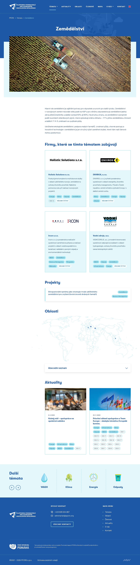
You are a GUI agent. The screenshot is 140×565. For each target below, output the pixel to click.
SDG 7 (103, 448)
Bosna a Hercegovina (56, 262)
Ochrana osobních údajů (47, 560)
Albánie (96, 201)
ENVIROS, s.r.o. (100, 175)
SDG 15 (104, 440)
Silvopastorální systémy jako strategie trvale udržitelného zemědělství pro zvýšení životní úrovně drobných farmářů (72, 292)
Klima (59, 196)
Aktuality (66, 6)
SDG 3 (103, 444)
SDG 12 (51, 201)
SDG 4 (110, 444)
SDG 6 (96, 448)
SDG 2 (96, 444)
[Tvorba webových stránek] (127, 560)
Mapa (100, 6)
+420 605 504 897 (62, 512)
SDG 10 (96, 436)
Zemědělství (76, 196)
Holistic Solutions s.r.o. (59, 175)
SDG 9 (117, 448)
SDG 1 (122, 432)
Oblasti (78, 6)
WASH (51, 258)
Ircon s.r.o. (53, 236)
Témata (52, 6)
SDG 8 (110, 448)
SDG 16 (111, 440)
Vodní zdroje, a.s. (101, 236)
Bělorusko (52, 266)
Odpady (66, 196)
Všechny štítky (62, 201)
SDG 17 (119, 440)
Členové (90, 6)
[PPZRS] (22, 6)
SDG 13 (119, 436)
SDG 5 (117, 444)
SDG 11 (78, 448)
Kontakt (121, 6)
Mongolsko (70, 262)
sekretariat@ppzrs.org (64, 515)
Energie (51, 196)
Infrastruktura (98, 266)
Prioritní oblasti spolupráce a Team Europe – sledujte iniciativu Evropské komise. (110, 421)
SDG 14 (96, 440)
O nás (109, 6)
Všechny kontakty (62, 524)
